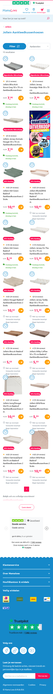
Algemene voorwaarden (13, 684)
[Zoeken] (48, 18)
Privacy (43, 684)
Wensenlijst (26, 11)
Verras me (42, 676)
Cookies (31, 684)
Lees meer (26, 507)
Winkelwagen (41, 10)
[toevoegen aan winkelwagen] (21, 98)
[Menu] (48, 11)
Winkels (33, 11)
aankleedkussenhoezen (13, 499)
